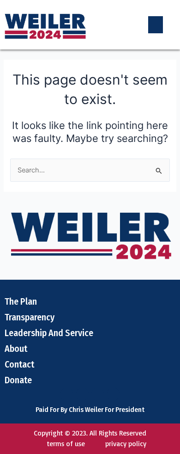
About (16, 348)
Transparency (29, 317)
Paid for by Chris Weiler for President (90, 409)
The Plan (21, 301)
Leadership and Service (49, 332)
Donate (18, 380)
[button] (155, 25)
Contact (19, 364)
